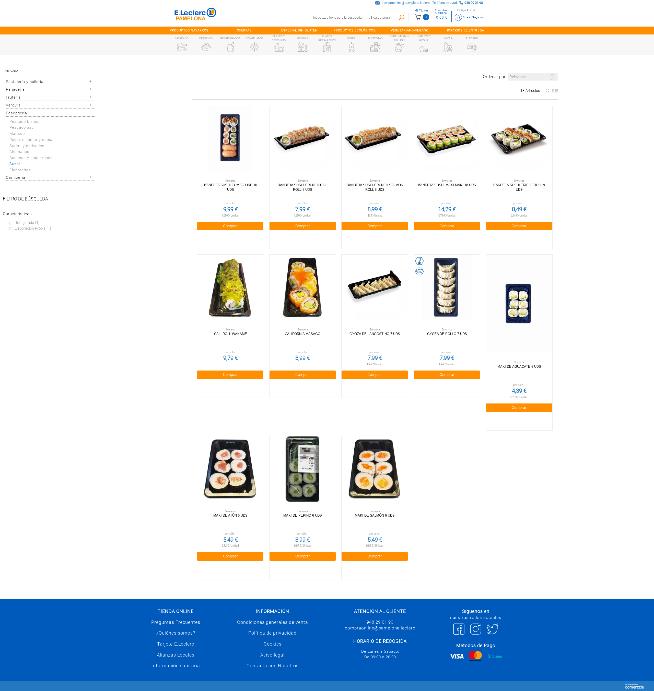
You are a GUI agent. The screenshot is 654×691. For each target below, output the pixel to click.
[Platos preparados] (327, 47)
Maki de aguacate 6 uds (519, 366)
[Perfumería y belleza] (399, 47)
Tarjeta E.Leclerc (175, 644)
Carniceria (15, 177)
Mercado (11, 71)
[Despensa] (206, 47)
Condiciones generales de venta (272, 622)
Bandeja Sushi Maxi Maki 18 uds (447, 185)
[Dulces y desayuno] (278, 47)
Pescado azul (22, 127)
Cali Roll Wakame (230, 334)
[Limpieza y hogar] (423, 47)
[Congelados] (254, 47)
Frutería (13, 97)
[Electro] (472, 47)
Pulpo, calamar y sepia (30, 139)
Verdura (13, 105)
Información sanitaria (175, 665)
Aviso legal (272, 655)
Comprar (230, 226)
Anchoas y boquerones (31, 158)
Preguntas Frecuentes (175, 622)
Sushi (14, 164)
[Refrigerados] (230, 47)
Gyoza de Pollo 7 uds (447, 334)
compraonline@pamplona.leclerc (406, 3)
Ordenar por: (495, 76)
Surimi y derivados (26, 146)
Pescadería (16, 113)
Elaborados (20, 170)
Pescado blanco (24, 121)
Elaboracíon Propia (33, 228)
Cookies (273, 644)
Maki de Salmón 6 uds (375, 515)
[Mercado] (182, 47)
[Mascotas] (375, 47)
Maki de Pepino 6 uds (302, 515)
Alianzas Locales (175, 655)
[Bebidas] (302, 47)
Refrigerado (27, 222)
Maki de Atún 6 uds (230, 515)
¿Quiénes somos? (175, 633)
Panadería (15, 89)
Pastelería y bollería (24, 81)
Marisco (17, 133)
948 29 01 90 (380, 622)
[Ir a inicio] (195, 15)
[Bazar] (447, 47)
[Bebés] (351, 47)
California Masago (302, 334)
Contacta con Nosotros (273, 665)
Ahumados (19, 151)
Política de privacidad (272, 633)
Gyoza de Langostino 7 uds (374, 334)
